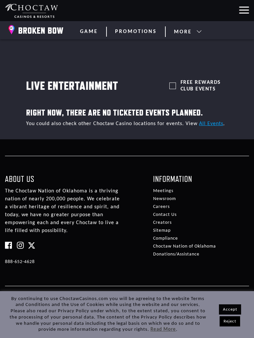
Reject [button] (230, 321)
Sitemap (162, 230)
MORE (184, 32)
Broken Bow (41, 30)
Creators (162, 222)
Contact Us (165, 214)
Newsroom (164, 198)
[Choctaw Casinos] (31, 10)
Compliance (165, 238)
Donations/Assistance (176, 254)
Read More (163, 329)
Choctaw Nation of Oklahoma (184, 246)
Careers (161, 206)
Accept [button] (230, 309)
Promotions (136, 31)
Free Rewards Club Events (201, 86)
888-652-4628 (20, 261)
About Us (19, 179)
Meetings (163, 190)
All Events (211, 123)
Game (89, 31)
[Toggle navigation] (244, 10)
